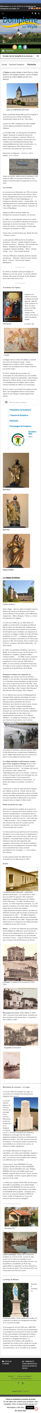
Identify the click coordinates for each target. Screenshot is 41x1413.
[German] (34, 8)
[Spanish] (39, 8)
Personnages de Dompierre (20, 426)
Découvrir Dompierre (16, 64)
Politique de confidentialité (21, 1379)
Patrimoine (13, 421)
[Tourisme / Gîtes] (18, 440)
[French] (32, 8)
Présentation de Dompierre (20, 410)
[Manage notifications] (36, 1409)
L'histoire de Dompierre (18, 415)
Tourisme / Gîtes (32, 432)
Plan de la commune (24, 1376)
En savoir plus (20, 1410)
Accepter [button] (30, 1407)
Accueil (4, 64)
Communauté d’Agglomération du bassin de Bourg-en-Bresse (29, 1365)
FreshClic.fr (26, 1391)
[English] (29, 8)
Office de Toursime (7, 1363)
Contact (11, 1376)
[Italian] (37, 8)
